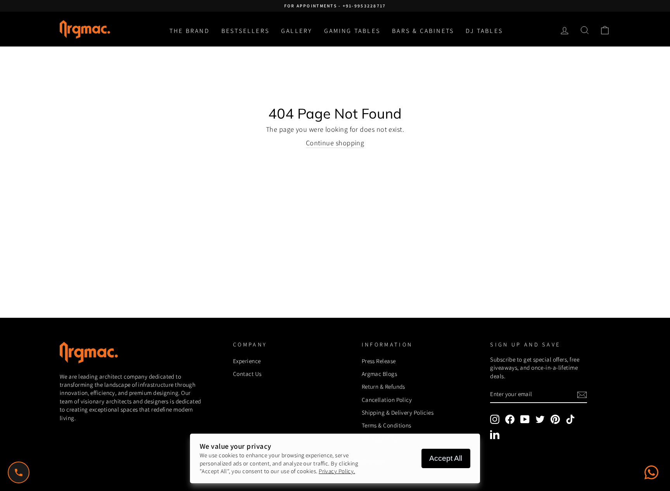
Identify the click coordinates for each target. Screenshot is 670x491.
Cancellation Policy (387, 399)
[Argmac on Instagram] (494, 419)
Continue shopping (335, 142)
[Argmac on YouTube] (525, 419)
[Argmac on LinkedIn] (494, 434)
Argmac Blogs (379, 373)
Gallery (296, 31)
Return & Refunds (383, 386)
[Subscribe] (582, 394)
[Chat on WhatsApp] (651, 472)
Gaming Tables (352, 31)
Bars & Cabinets (423, 31)
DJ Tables (484, 31)
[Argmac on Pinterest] (555, 419)
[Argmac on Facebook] (510, 419)
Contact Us (247, 373)
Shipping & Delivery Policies (398, 412)
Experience (247, 361)
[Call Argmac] (18, 472)
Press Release (379, 361)
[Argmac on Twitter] (540, 419)
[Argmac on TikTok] (570, 419)
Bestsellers (245, 31)
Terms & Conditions (386, 425)
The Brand (189, 31)
